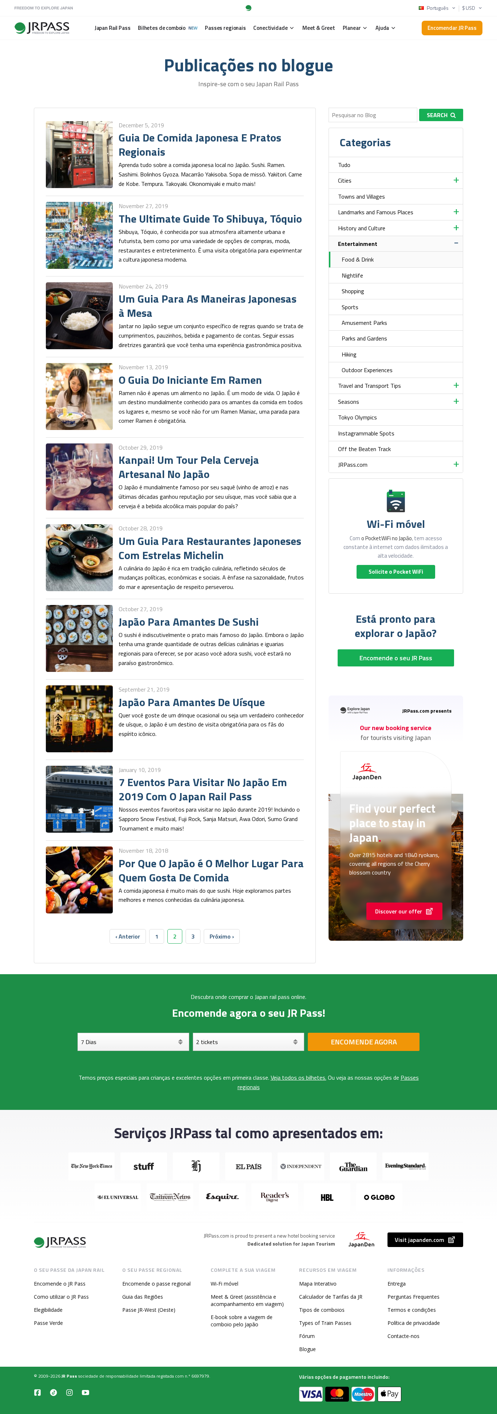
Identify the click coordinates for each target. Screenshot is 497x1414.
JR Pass (69, 1376)
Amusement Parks (364, 322)
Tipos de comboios (322, 1309)
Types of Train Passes (325, 1322)
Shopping (353, 291)
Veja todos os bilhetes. (298, 1077)
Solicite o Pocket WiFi (396, 571)
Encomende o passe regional (156, 1283)
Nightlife (352, 275)
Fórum (307, 1336)
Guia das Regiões (142, 1296)
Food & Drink (358, 259)
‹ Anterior (127, 936)
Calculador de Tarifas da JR (330, 1296)
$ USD (468, 8)
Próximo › (222, 936)
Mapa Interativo (318, 1283)
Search (437, 115)
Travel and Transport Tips (369, 385)
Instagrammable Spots (366, 433)
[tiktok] (53, 1392)
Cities (344, 180)
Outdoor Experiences (367, 370)
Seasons (348, 401)
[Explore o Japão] (60, 1242)
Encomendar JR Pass (452, 28)
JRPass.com (352, 464)
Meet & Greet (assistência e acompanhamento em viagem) (247, 1300)
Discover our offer (398, 911)
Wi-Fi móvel (224, 1283)
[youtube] (85, 1392)
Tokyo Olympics (357, 417)
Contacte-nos (403, 1336)
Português (438, 8)
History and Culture (361, 228)
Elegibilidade (48, 1309)
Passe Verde (48, 1322)
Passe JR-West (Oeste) (148, 1309)
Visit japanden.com (419, 1239)
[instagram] (69, 1392)
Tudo (344, 164)
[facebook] (37, 1392)
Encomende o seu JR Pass (395, 658)
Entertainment (357, 243)
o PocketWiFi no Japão (386, 538)
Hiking (349, 354)
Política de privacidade (413, 1322)
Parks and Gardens (364, 338)
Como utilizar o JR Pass (61, 1296)
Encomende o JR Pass (60, 1283)
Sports (350, 307)
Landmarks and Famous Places (375, 212)
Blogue (307, 1349)
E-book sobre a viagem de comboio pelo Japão (242, 1321)
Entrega (396, 1283)
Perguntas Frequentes (413, 1296)
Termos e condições (411, 1309)
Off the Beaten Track (364, 449)
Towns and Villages (361, 196)
